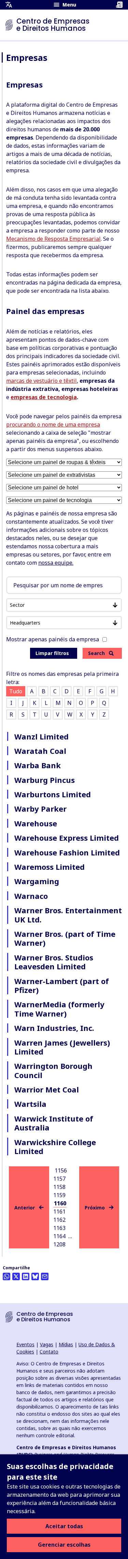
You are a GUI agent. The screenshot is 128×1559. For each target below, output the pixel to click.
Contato (49, 1351)
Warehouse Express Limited (66, 838)
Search (96, 653)
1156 (61, 1170)
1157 (59, 1178)
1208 (59, 1244)
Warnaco (31, 896)
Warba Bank (37, 765)
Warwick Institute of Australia (53, 1122)
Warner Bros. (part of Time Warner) (64, 938)
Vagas (46, 1344)
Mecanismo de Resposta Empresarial (53, 239)
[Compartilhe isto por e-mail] (44, 1276)
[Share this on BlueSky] (35, 1276)
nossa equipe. (55, 562)
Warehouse (35, 823)
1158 (59, 1187)
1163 (59, 1228)
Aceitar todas (64, 1526)
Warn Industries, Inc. (54, 1028)
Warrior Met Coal (46, 1089)
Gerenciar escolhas (64, 1544)
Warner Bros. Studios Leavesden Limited (53, 961)
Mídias (66, 1344)
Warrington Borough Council (53, 1070)
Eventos (25, 1344)
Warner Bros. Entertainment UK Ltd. (68, 914)
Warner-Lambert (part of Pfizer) (61, 985)
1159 (59, 1195)
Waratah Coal (40, 751)
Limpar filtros (52, 653)
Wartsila (30, 1104)
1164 (59, 1236)
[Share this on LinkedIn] (25, 1276)
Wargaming (36, 881)
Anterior (24, 1207)
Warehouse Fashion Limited (67, 852)
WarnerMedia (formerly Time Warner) (59, 1008)
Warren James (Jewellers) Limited (62, 1047)
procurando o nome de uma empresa (53, 424)
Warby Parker (40, 808)
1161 (59, 1211)
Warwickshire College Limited (55, 1146)
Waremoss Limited (49, 867)
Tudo (15, 691)
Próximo (95, 1207)
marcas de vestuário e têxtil (41, 380)
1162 (59, 1219)
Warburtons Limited (52, 794)
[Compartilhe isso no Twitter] (16, 1276)
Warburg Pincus (44, 780)
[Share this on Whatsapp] (6, 1276)
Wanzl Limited (41, 736)
